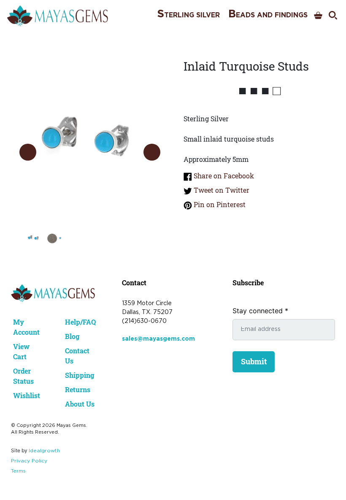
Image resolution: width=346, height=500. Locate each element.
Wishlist (26, 395)
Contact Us (77, 355)
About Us (80, 403)
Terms (18, 471)
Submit (254, 361)
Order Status (23, 375)
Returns (77, 389)
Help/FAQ (80, 321)
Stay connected (260, 310)
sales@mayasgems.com (158, 339)
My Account (26, 326)
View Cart (21, 351)
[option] (90, 143)
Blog (72, 336)
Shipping (79, 375)
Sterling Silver (188, 14)
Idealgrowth (44, 450)
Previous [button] (27, 152)
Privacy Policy (29, 461)
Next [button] (151, 152)
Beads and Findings (268, 14)
